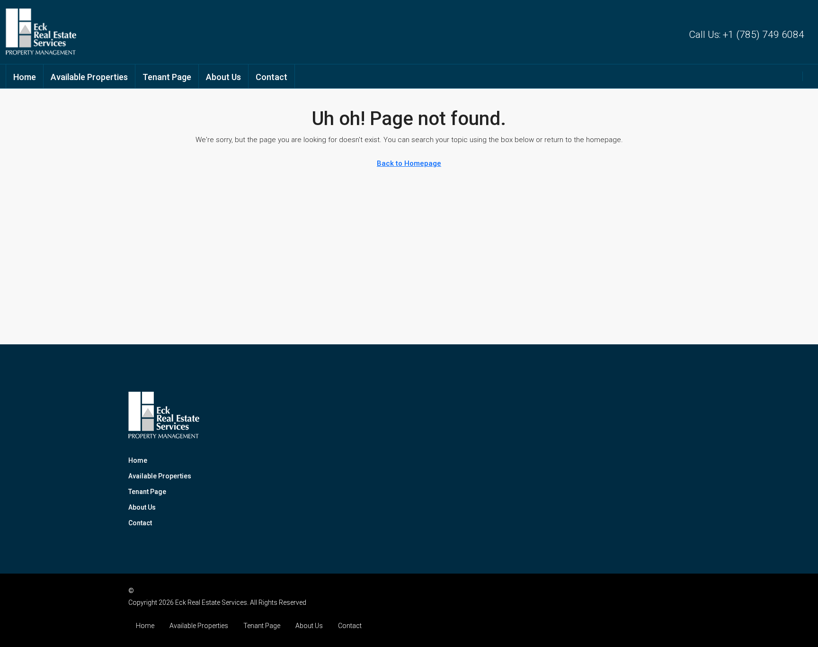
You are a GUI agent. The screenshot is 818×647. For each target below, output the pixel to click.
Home (24, 77)
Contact (271, 77)
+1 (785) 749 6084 (763, 34)
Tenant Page (166, 77)
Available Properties (89, 77)
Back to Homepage (409, 163)
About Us (223, 77)
